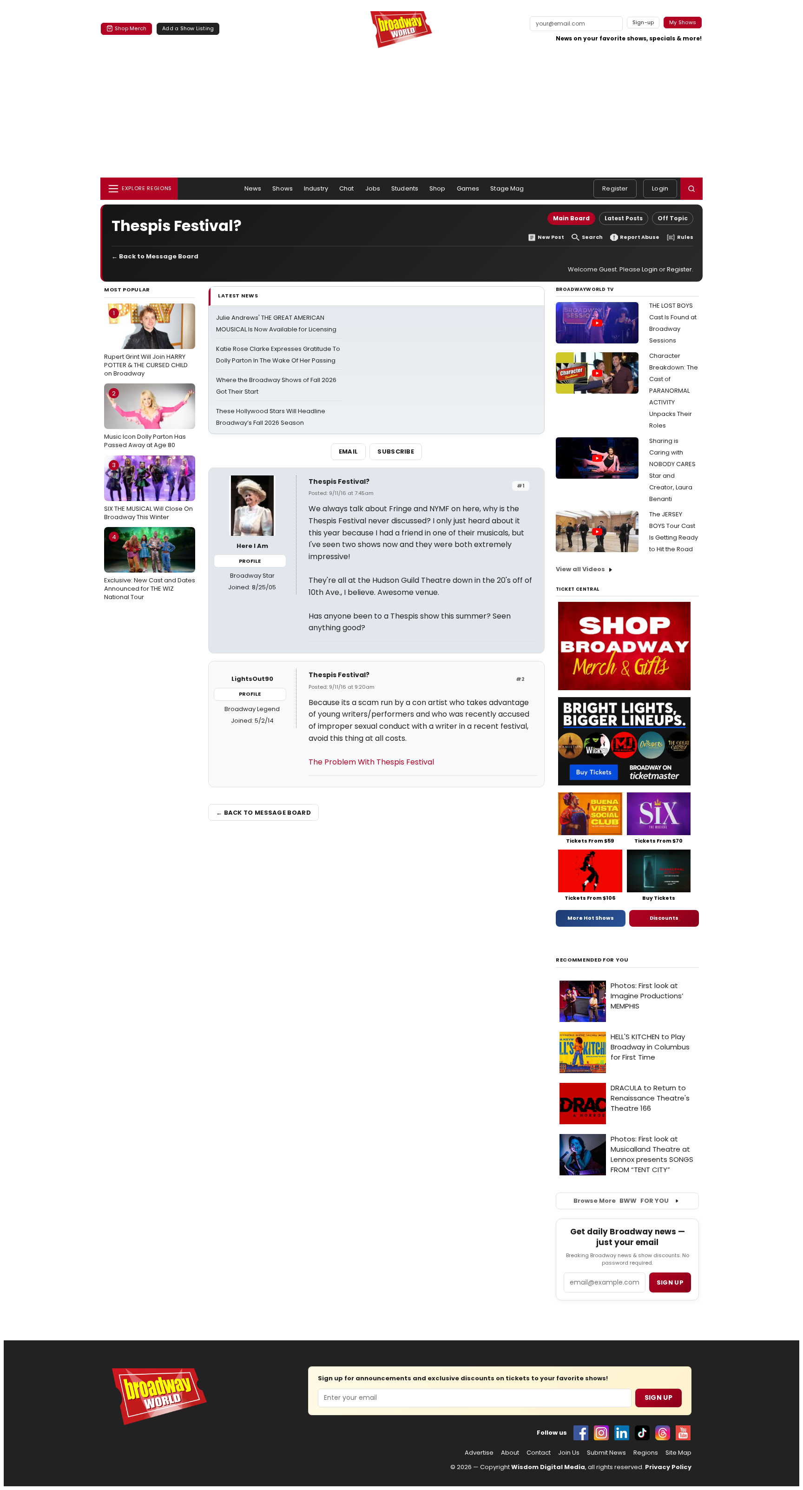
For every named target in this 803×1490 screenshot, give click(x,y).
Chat (346, 188)
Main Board (571, 218)
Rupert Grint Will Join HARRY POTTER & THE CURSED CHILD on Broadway (146, 343)
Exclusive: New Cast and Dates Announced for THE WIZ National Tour (149, 567)
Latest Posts (624, 218)
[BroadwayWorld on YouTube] (683, 1432)
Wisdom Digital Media (548, 1467)
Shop (437, 188)
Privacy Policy (668, 1467)
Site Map (678, 1453)
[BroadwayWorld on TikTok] (642, 1432)
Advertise (479, 1453)
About (510, 1453)
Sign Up (658, 1397)
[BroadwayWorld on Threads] (662, 1432)
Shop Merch (130, 28)
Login (660, 188)
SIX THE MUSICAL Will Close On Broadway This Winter (148, 491)
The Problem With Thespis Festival (371, 762)
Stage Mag (507, 188)
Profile (250, 561)
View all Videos (580, 569)
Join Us (568, 1453)
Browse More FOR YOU (621, 1200)
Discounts (664, 918)
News (253, 188)
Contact (539, 1453)
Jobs (373, 188)
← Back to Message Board (155, 256)
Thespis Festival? (339, 481)
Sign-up (643, 22)
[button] (691, 189)
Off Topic (673, 218)
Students (404, 188)
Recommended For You (592, 959)
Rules (685, 237)
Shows (282, 188)
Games (468, 188)
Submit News (606, 1453)
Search (592, 237)
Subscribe (395, 451)
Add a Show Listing (188, 28)
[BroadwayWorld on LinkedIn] (621, 1432)
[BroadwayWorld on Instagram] (601, 1432)
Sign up (670, 1282)
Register (615, 188)
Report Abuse (639, 237)
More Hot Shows (590, 918)
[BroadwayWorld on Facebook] (581, 1432)
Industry (316, 188)
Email (348, 451)
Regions (645, 1453)
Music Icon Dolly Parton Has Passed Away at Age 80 (145, 419)
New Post (551, 237)
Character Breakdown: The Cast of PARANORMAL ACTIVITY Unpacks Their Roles (673, 390)
